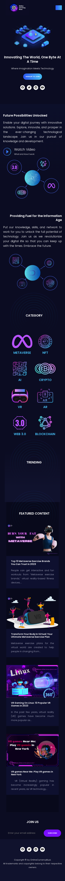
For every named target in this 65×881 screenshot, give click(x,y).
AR (45, 407)
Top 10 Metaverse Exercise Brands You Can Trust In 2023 (30, 563)
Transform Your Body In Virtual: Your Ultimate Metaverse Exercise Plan (32, 635)
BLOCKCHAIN (45, 434)
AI (19, 380)
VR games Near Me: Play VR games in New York (32, 773)
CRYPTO (45, 380)
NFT (45, 352)
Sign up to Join (33, 76)
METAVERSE (22, 352)
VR (20, 407)
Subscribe (52, 833)
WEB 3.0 (20, 434)
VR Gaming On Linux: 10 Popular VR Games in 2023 (30, 704)
